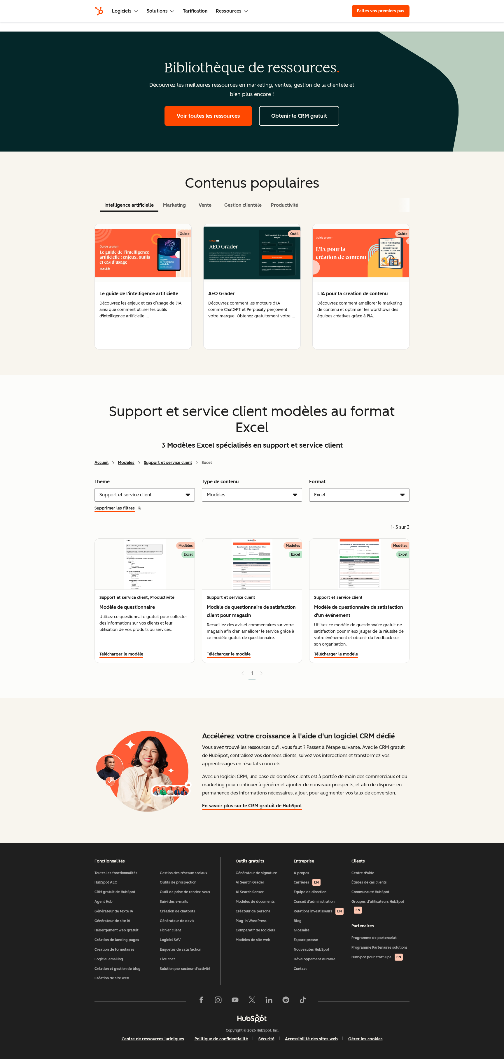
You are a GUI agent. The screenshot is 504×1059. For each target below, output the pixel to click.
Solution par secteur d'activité (185, 969)
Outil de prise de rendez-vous (185, 892)
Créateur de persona (253, 911)
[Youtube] (235, 1001)
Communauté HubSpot (370, 892)
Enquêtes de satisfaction (180, 949)
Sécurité (266, 1039)
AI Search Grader (250, 882)
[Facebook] (201, 1001)
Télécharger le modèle (121, 654)
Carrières (306, 882)
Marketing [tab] (174, 205)
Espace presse (306, 940)
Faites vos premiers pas (380, 10)
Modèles (126, 462)
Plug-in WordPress (251, 921)
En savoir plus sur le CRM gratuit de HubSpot (252, 805)
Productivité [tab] (284, 205)
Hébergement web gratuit (116, 930)
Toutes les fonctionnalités (115, 873)
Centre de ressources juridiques (153, 1039)
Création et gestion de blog (117, 969)
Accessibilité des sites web (311, 1039)
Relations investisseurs (318, 911)
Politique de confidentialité (221, 1039)
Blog (298, 921)
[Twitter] (252, 1001)
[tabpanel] (252, 286)
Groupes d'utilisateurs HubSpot (377, 906)
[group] (143, 286)
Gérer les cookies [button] (365, 1039)
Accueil (101, 462)
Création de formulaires (114, 949)
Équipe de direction (310, 892)
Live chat (167, 959)
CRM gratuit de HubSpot (114, 892)
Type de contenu (220, 481)
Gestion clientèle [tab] (243, 205)
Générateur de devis (177, 921)
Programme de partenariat (374, 938)
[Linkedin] (269, 1001)
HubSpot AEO (106, 882)
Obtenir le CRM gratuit (299, 116)
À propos (301, 873)
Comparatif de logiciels (255, 930)
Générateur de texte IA (113, 911)
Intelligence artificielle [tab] (129, 205)
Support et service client (168, 462)
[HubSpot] (98, 11)
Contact (300, 969)
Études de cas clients (369, 882)
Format (317, 481)
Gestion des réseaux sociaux (183, 873)
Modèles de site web (253, 940)
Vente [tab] (205, 205)
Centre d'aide (362, 873)
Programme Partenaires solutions (379, 947)
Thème (102, 481)
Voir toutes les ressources (208, 116)
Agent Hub (103, 902)
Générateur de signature (256, 873)
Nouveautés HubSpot (311, 949)
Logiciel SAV (170, 940)
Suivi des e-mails (174, 902)
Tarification (195, 11)
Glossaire (301, 930)
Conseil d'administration (314, 902)
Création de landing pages (116, 940)
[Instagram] (218, 1001)
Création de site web (111, 978)
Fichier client (170, 930)
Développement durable (314, 959)
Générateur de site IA (112, 921)
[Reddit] (286, 1001)
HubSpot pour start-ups (376, 957)
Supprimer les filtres (114, 508)
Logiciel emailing (108, 959)
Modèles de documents (255, 902)
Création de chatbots (177, 911)
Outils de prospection (178, 882)
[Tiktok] (303, 1001)
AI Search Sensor (250, 892)
